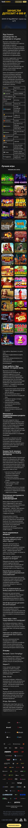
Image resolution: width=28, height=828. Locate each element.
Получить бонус (14, 825)
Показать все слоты (14, 169)
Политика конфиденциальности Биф (14, 806)
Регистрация (19, 1)
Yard (6, 2)
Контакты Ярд (14, 807)
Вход (25, 1)
